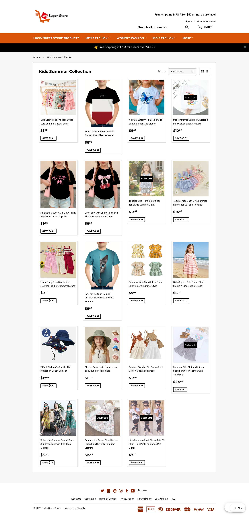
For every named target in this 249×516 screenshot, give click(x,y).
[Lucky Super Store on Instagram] (121, 491)
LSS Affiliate (161, 498)
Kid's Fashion (163, 38)
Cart (207, 27)
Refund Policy (144, 498)
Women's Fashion (131, 38)
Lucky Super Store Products (56, 38)
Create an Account (206, 21)
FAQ (173, 498)
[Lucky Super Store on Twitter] (102, 491)
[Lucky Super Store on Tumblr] (127, 491)
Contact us (90, 498)
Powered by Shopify (74, 508)
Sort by (161, 71)
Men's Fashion (97, 38)
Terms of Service (107, 498)
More (187, 38)
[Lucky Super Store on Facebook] (108, 491)
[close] (245, 47)
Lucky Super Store (51, 508)
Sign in (188, 21)
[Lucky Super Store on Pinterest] (115, 491)
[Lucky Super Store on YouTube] (133, 491)
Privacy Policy (127, 498)
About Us (76, 498)
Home (36, 57)
